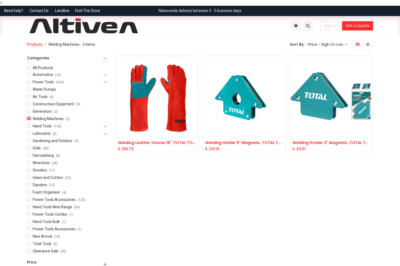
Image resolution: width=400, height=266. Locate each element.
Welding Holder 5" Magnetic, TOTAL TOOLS (244, 142)
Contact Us (39, 10)
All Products (43, 68)
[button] (308, 26)
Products (34, 44)
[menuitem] (148, 26)
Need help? (13, 10)
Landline (62, 10)
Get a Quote (358, 25)
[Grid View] (357, 44)
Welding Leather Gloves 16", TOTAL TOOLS (157, 142)
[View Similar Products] (195, 88)
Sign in (330, 25)
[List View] (368, 44)
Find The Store (87, 10)
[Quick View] (195, 64)
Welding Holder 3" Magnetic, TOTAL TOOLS (332, 142)
